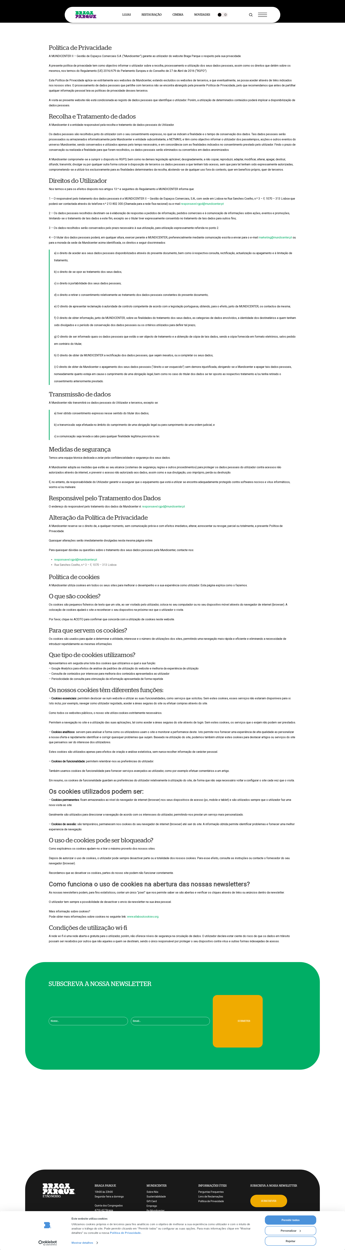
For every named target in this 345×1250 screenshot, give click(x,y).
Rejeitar (290, 1241)
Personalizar (288, 1230)
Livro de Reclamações (210, 1196)
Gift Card (152, 1201)
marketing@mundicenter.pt (275, 237)
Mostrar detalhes (82, 1242)
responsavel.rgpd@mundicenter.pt (202, 204)
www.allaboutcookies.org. (143, 916)
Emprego (152, 1205)
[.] (222, 14)
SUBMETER (244, 1021)
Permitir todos (291, 1220)
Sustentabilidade (156, 1196)
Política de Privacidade (125, 1232)
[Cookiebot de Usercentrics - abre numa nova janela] (47, 1243)
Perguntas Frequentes (211, 1191)
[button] (268, 1201)
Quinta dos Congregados (109, 1205)
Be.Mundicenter (156, 1210)
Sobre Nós (152, 1191)
